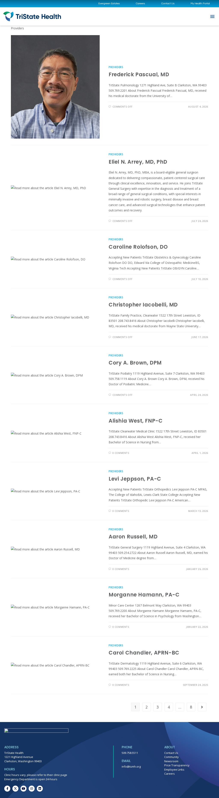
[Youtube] (24, 789)
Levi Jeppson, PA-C (135, 478)
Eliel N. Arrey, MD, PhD (138, 161)
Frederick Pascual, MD (139, 74)
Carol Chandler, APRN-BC (144, 652)
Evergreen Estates (109, 3)
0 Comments (120, 452)
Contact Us (168, 3)
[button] (212, 16)
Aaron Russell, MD (133, 536)
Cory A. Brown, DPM (135, 362)
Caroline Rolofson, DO (138, 246)
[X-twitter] (15, 789)
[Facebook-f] (7, 789)
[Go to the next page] (202, 707)
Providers (116, 67)
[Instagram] (32, 789)
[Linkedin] (40, 789)
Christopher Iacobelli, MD (143, 304)
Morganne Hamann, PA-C (144, 594)
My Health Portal (200, 3)
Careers (140, 3)
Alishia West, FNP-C (136, 420)
